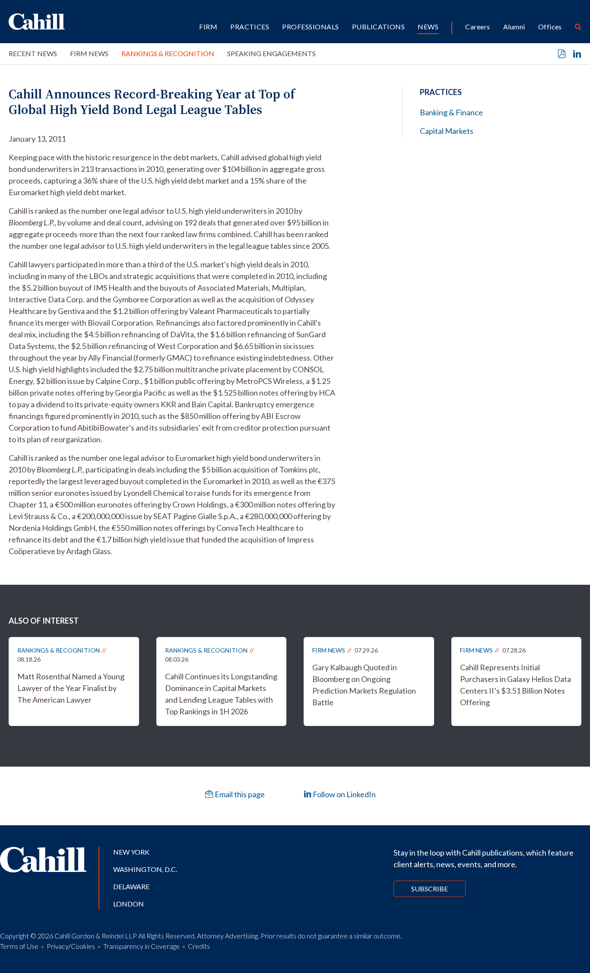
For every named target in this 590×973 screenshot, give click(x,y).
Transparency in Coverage (141, 946)
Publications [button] (378, 26)
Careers (477, 26)
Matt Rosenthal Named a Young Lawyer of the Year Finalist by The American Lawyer (70, 688)
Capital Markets (446, 131)
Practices (249, 26)
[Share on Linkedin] (577, 54)
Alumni (514, 26)
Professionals (310, 26)
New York (131, 852)
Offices (550, 26)
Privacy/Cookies (71, 946)
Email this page (239, 794)
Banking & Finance (451, 112)
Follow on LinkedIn (343, 794)
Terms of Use (19, 946)
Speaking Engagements (271, 53)
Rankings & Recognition (167, 53)
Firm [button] (208, 26)
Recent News (33, 53)
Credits (199, 946)
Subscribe (429, 888)
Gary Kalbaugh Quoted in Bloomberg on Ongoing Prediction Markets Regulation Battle (364, 684)
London (128, 904)
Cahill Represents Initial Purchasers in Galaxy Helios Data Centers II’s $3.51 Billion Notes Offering (515, 684)
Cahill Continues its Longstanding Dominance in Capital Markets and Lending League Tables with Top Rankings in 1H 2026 (221, 694)
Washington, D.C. (145, 869)
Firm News (89, 53)
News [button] (428, 26)
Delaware (131, 886)
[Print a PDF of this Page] (562, 54)
